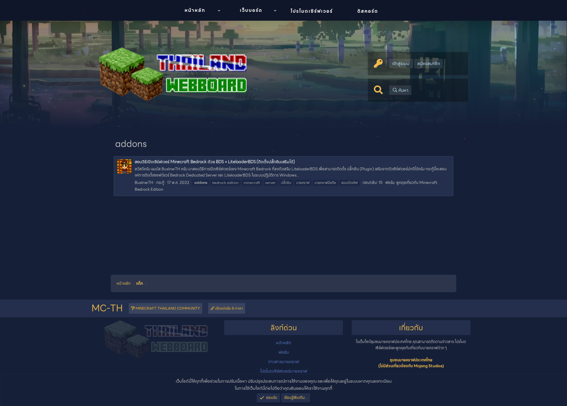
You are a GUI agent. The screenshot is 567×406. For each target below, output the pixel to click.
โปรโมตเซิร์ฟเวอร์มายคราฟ (283, 371)
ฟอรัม (283, 352)
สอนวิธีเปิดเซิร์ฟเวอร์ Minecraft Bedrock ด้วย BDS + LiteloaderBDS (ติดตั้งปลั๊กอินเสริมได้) (215, 161)
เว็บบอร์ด (251, 10)
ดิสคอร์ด (367, 11)
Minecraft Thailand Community (167, 308)
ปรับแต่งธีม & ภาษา (228, 308)
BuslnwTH (144, 182)
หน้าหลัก (195, 10)
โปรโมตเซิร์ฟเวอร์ (312, 11)
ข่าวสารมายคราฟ (283, 361)
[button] (219, 11)
